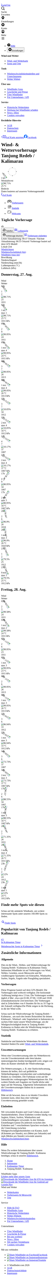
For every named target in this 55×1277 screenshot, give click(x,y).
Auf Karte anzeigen (15, 137)
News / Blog (13, 112)
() (13, 252)
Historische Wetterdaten (18, 107)
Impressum (12, 131)
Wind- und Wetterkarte (17, 61)
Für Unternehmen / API (18, 97)
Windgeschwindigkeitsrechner (15, 1138)
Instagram (42, 1257)
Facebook (32, 137)
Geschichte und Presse (17, 92)
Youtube (42, 1260)
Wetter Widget (13, 79)
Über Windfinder (15, 94)
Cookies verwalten (15, 115)
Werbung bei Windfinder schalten (22, 110)
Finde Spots (10, 923)
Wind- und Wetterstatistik (36, 1044)
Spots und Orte (14, 63)
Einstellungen (17, 51)
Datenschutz (12, 128)
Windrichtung (7, 249)
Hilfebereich (7, 1090)
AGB (9, 125)
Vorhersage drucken (14, 236)
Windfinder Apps (15, 89)
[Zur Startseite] (1, 2)
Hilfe (13, 46)
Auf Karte (7, 195)
